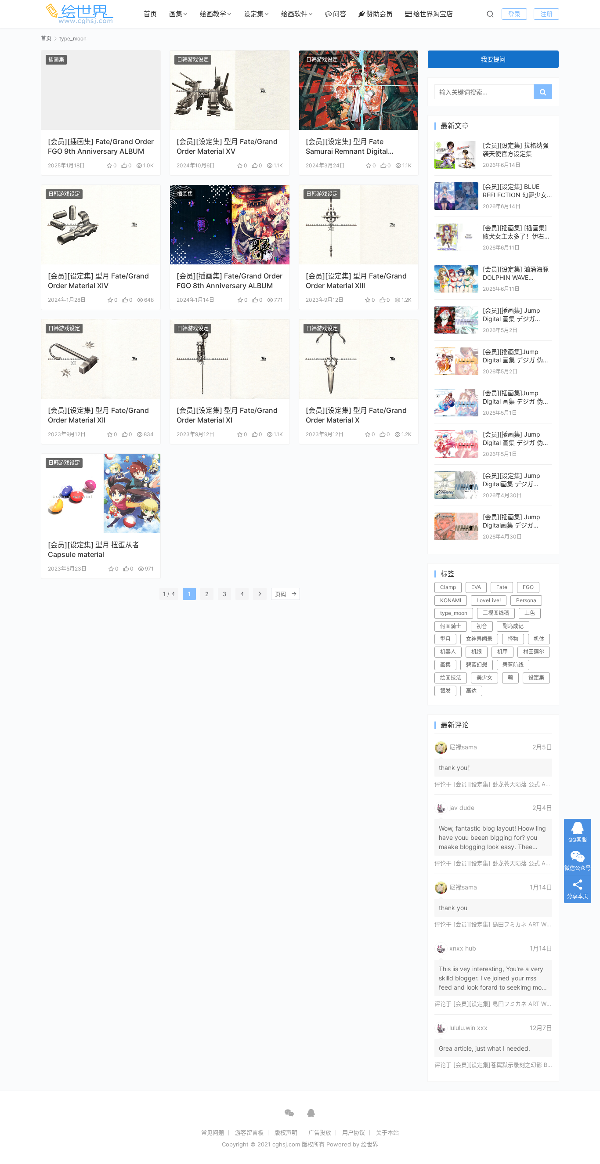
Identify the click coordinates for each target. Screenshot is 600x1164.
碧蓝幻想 (476, 665)
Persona (526, 600)
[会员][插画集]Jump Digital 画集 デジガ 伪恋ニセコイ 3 (516, 360)
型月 (445, 639)
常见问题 (212, 1132)
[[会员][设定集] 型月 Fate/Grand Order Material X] (358, 359)
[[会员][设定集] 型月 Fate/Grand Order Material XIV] (100, 224)
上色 (529, 613)
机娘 (476, 651)
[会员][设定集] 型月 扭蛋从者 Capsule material (93, 549)
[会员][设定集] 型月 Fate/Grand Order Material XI (227, 415)
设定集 (254, 14)
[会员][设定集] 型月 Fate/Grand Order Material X (356, 415)
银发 (445, 690)
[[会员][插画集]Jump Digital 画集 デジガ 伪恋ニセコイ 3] (456, 351)
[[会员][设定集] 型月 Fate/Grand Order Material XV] (229, 90)
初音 (482, 626)
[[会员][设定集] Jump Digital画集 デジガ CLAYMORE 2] (456, 475)
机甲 (502, 651)
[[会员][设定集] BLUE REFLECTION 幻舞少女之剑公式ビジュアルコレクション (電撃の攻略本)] (456, 186)
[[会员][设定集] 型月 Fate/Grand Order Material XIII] (358, 224)
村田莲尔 (533, 651)
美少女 (484, 677)
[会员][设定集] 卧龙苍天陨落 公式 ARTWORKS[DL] (518, 784)
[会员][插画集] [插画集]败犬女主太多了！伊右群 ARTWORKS (516, 236)
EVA (476, 587)
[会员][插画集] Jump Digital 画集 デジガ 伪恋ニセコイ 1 (516, 442)
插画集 (56, 59)
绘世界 (369, 1144)
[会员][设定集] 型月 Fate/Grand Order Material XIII (356, 280)
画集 (175, 14)
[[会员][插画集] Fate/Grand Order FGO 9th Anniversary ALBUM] (100, 90)
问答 (339, 14)
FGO (528, 587)
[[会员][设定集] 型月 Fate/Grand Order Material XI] (229, 359)
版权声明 (286, 1132)
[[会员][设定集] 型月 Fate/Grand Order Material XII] (100, 359)
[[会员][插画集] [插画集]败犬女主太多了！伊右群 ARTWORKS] (456, 227)
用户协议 (353, 1132)
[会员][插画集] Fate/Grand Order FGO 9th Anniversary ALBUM (101, 146)
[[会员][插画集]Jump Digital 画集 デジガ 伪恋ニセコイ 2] (456, 393)
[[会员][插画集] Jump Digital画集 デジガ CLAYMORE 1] (456, 517)
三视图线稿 (496, 613)
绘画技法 (450, 677)
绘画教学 (213, 14)
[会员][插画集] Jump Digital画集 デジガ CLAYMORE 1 (511, 525)
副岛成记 (513, 626)
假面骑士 (450, 626)
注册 (546, 14)
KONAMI (450, 600)
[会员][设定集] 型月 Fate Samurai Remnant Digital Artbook (347, 146)
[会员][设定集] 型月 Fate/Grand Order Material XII (98, 415)
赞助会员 (379, 14)
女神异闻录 (479, 639)
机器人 (448, 651)
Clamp (448, 587)
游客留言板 (249, 1132)
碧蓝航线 (513, 665)
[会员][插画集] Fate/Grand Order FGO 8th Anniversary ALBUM (229, 280)
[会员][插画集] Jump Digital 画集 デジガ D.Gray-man (511, 319)
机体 (539, 639)
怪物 (513, 639)
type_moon (453, 613)
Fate (501, 587)
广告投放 (319, 1132)
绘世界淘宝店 (433, 14)
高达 (471, 690)
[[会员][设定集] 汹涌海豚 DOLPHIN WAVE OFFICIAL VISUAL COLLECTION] (456, 269)
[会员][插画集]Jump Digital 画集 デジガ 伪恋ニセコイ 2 (516, 401)
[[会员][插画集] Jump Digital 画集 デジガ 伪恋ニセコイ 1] (456, 434)
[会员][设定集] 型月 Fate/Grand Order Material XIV (98, 280)
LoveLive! (489, 600)
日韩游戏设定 (193, 59)
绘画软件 (294, 14)
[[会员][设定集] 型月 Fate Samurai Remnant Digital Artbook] (358, 90)
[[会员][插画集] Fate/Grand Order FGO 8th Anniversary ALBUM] (229, 224)
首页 (150, 14)
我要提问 (493, 59)
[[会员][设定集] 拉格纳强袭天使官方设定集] (456, 145)
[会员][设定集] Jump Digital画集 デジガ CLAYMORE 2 (511, 484)
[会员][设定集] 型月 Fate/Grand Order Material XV (227, 146)
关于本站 (387, 1132)
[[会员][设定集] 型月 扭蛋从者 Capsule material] (100, 493)
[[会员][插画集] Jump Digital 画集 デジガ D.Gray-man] (456, 310)
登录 (514, 14)
